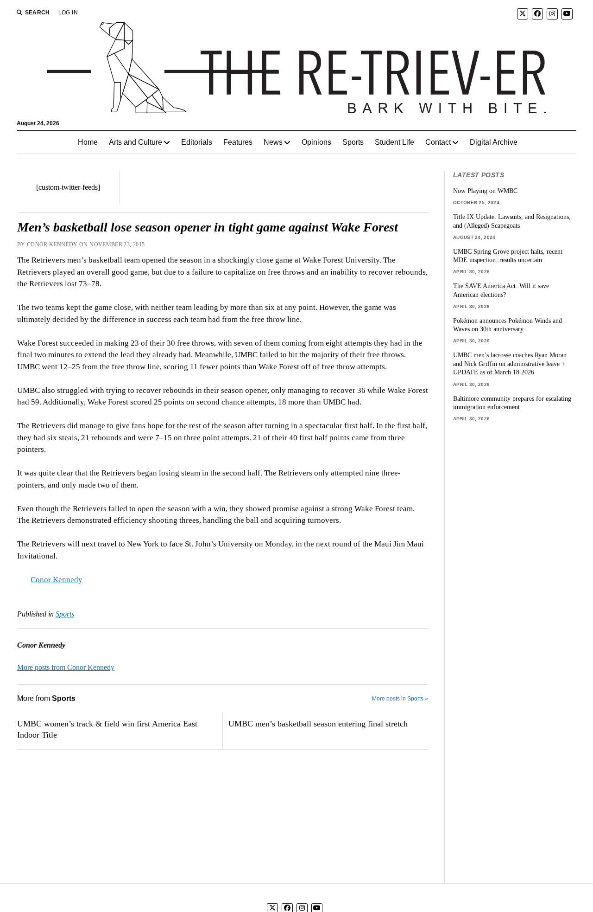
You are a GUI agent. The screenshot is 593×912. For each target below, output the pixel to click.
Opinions (316, 142)
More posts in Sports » (400, 698)
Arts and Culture (135, 142)
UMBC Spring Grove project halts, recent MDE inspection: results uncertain (507, 256)
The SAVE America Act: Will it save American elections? (501, 290)
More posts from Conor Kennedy (65, 667)
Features (237, 142)
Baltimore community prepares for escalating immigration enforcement (512, 403)
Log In (68, 12)
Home (88, 142)
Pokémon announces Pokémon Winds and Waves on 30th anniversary (507, 325)
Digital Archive (493, 142)
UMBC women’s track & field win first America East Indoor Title (107, 729)
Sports (353, 142)
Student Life (394, 142)
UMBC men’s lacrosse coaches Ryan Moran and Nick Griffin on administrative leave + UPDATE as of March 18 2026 (510, 363)
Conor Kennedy (56, 579)
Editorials (196, 142)
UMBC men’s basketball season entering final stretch (318, 723)
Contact (438, 142)
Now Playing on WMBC (485, 190)
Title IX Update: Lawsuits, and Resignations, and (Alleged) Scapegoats (512, 221)
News (273, 142)
